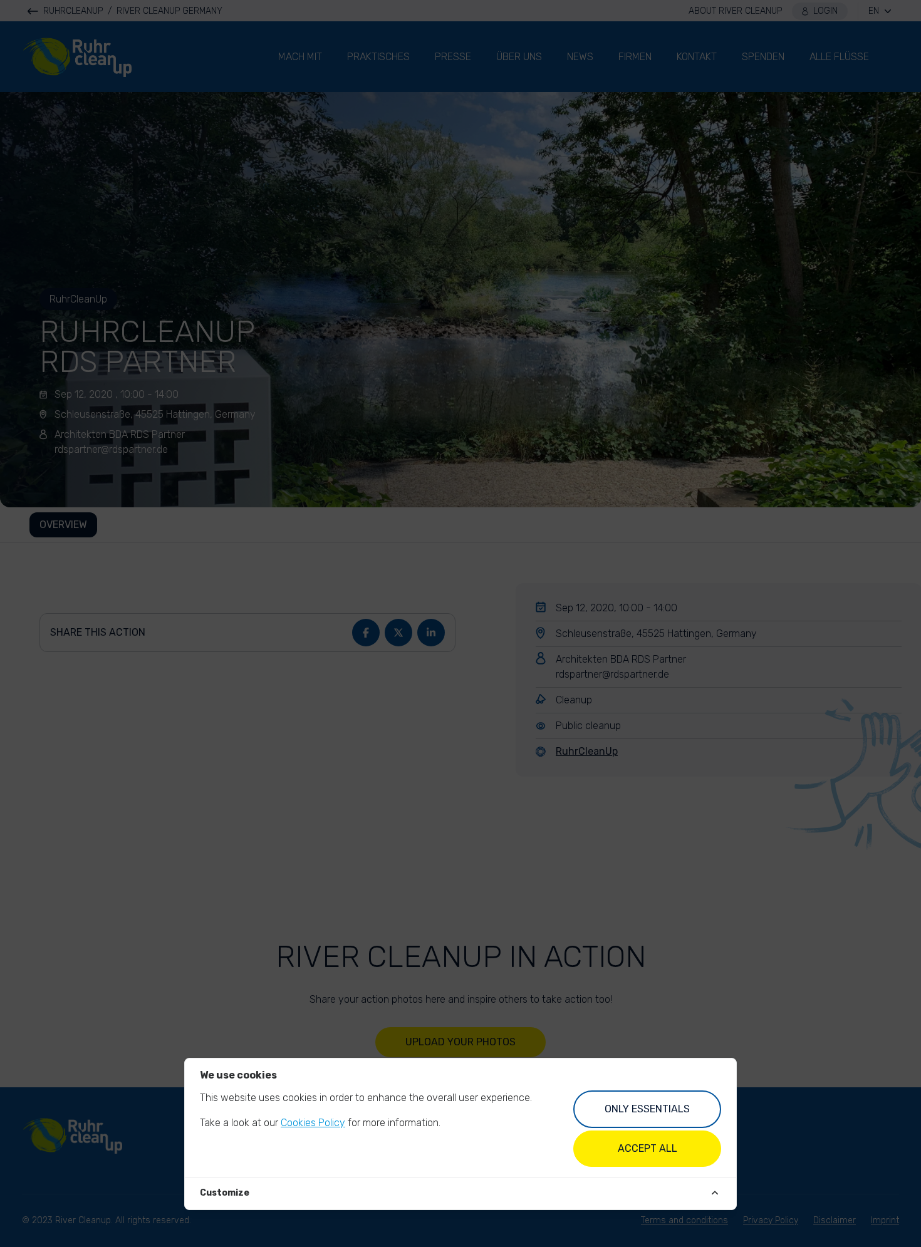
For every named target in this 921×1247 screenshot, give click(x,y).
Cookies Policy (313, 1123)
